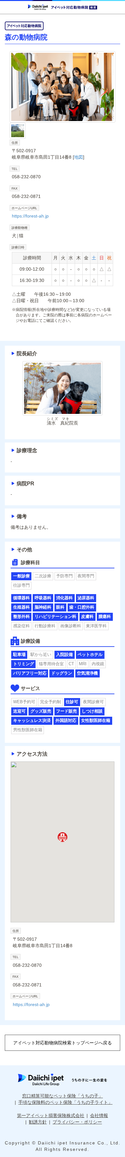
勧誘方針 (38, 1121)
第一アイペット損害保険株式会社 (50, 1115)
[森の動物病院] (62, 87)
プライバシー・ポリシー (77, 1121)
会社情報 (99, 1115)
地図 (78, 157)
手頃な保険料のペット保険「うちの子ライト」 (65, 1102)
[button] (62, 837)
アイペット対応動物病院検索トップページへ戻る (62, 1042)
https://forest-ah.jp (30, 216)
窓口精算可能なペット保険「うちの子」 (62, 1095)
